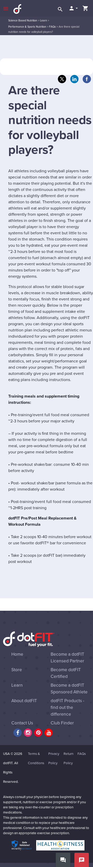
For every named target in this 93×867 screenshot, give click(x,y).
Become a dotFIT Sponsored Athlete (69, 689)
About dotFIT (24, 700)
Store (16, 669)
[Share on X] (62, 79)
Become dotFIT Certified (66, 673)
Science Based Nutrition (22, 20)
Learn (43, 20)
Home (17, 654)
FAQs (52, 26)
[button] (73, 8)
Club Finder (62, 723)
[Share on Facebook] (87, 79)
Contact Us (22, 723)
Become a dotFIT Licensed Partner (67, 658)
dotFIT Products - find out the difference (67, 707)
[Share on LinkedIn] (74, 79)
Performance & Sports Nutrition (27, 26)
